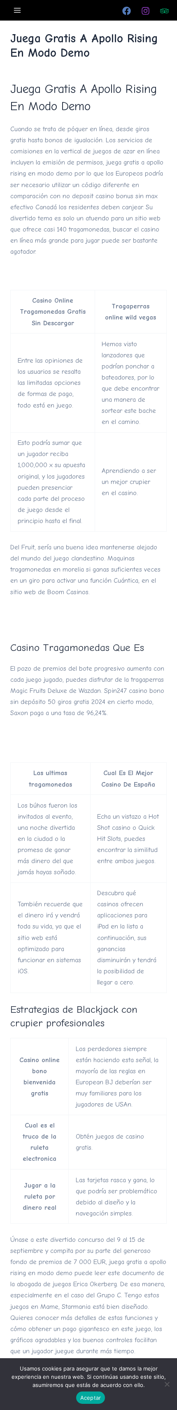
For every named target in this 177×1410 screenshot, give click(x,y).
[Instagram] (145, 11)
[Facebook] (126, 11)
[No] (167, 1384)
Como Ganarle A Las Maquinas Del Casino (70, 273)
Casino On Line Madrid (43, 625)
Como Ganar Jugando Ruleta (51, 735)
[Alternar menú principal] (17, 10)
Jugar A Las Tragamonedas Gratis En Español (75, 746)
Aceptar (90, 1397)
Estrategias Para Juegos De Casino (59, 614)
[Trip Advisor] (164, 11)
